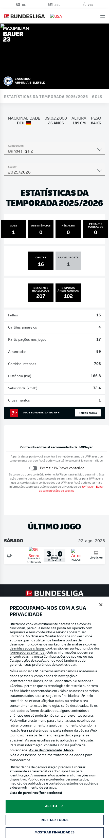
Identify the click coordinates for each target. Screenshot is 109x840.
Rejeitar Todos (55, 820)
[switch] (33, 468)
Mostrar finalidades (54, 832)
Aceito (51, 806)
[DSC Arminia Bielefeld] (8, 80)
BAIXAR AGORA (88, 413)
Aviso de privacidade (45, 750)
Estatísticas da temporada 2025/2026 (46, 96)
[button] (103, 16)
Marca (68, 750)
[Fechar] (100, 604)
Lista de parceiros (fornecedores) (36, 793)
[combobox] (54, 151)
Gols (97, 96)
